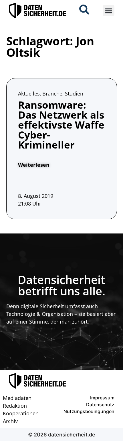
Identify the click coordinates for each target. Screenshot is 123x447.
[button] (108, 11)
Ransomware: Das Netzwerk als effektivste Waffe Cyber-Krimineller (61, 124)
